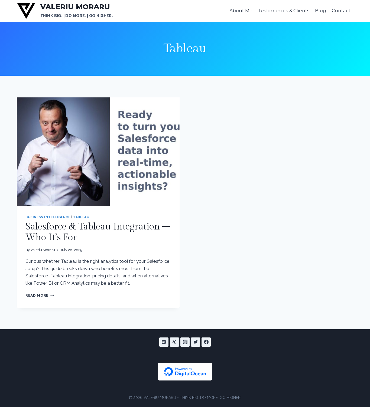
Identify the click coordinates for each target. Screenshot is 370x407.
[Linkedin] (163, 342)
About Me (240, 10)
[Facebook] (206, 342)
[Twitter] (195, 342)
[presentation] (98, 151)
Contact (341, 10)
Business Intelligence (47, 217)
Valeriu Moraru (43, 250)
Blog (320, 10)
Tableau (81, 217)
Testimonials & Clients (284, 10)
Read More (39, 295)
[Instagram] (185, 342)
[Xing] (174, 342)
